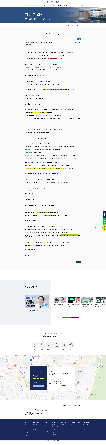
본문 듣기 (29, 44)
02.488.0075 (38, 371)
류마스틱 (84, 426)
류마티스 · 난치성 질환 (86, 424)
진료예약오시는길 (77, 25)
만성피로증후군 (72, 427)
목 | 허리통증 (54, 427)
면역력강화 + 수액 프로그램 (73, 429)
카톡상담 (104, 229)
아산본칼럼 (63, 25)
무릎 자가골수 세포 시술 (64, 424)
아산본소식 (56, 25)
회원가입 (75, 2)
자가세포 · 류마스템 (52, 5)
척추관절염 (34, 427)
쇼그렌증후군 (46, 427)
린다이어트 (84, 427)
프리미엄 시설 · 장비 (27, 433)
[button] (60, 317)
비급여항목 (79, 405)
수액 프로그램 (72, 433)
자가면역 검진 (72, 432)
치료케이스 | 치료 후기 (27, 427)
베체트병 (45, 424)
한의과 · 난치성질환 (72, 5)
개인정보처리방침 (64, 405)
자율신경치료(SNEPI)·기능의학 (62, 5)
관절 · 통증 (44, 5)
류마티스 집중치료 (35, 424)
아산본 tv (49, 25)
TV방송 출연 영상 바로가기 (75, 317)
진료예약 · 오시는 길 (27, 435)
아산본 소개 (24, 5)
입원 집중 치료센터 (81, 5)
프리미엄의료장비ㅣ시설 (70, 25)
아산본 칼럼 (26, 432)
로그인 (71, 2)
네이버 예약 (38, 385)
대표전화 (104, 215)
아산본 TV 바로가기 (66, 317)
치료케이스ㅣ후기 (42, 25)
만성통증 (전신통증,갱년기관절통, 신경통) (55, 433)
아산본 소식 (26, 430)
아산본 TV (26, 429)
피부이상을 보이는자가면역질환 (46, 431)
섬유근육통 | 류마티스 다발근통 (37, 430)
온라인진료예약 (74, 405)
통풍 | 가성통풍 (35, 429)
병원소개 (28, 25)
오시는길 (69, 405)
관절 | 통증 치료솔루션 (55, 424)
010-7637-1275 (42, 410)
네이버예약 (104, 222)
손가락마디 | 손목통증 (55, 426)
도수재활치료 (54, 434)
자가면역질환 (38, 5)
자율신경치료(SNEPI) (73, 424)
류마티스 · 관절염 (31, 5)
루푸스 (45, 426)
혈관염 (45, 429)
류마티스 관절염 (35, 426)
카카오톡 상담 (38, 378)
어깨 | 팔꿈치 (54, 429)
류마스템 (62, 426)
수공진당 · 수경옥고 (85, 430)
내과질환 (71, 430)
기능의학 (71, 426)
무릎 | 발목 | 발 (54, 430)
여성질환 (84, 429)
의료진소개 (36, 25)
